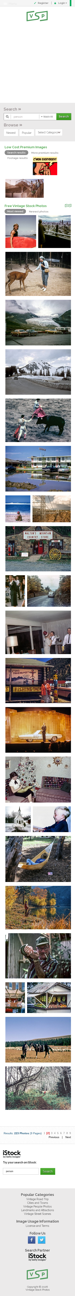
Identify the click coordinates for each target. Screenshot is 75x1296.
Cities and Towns (37, 1202)
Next (68, 1137)
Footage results (18, 158)
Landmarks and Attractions (37, 1210)
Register (43, 3)
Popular (27, 132)
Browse (11, 125)
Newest (11, 132)
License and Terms (37, 1225)
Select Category (48, 132)
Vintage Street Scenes (37, 1213)
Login (61, 3)
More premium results (44, 152)
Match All (48, 116)
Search (10, 109)
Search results (16, 152)
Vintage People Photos (37, 1206)
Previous (54, 1137)
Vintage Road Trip (37, 1199)
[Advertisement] (37, 63)
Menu (12, 4)
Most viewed (15, 211)
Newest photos (38, 211)
